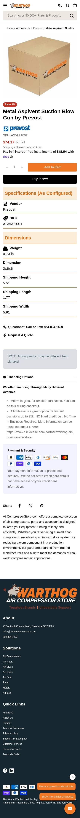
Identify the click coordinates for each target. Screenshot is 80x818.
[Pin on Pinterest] (41, 505)
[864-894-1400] (60, 5)
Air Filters (8, 661)
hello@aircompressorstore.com (19, 631)
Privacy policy (10, 733)
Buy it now (40, 179)
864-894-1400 (10, 636)
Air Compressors (12, 656)
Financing (8, 712)
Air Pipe (7, 677)
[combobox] (40, 15)
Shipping (8, 147)
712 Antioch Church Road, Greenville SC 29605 (28, 626)
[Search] (72, 15)
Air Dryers (8, 666)
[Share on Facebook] (19, 505)
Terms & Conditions (13, 728)
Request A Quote (20, 335)
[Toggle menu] (5, 5)
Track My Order (11, 754)
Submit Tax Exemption (15, 738)
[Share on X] (30, 505)
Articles (7, 692)
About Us (8, 717)
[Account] (67, 5)
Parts (6, 682)
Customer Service (12, 743)
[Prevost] (17, 127)
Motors (6, 687)
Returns (7, 723)
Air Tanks (8, 672)
